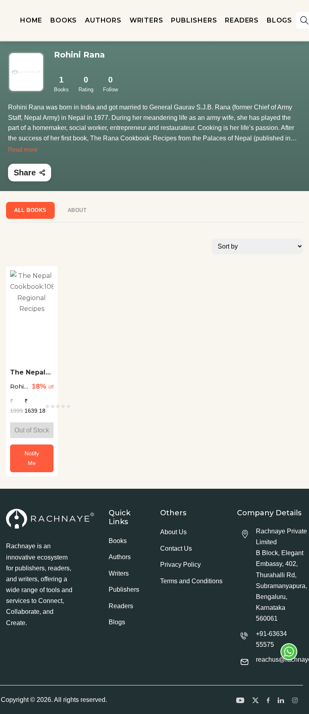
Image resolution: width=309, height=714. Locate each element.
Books (118, 540)
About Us (173, 532)
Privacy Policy (180, 564)
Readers (121, 606)
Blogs (117, 622)
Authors (120, 557)
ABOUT (77, 210)
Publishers (124, 589)
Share (25, 172)
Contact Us (176, 548)
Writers (119, 573)
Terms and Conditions (191, 581)
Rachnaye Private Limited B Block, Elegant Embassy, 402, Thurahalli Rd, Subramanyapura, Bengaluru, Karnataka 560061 (281, 575)
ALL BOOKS (30, 210)
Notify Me (32, 458)
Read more (22, 149)
